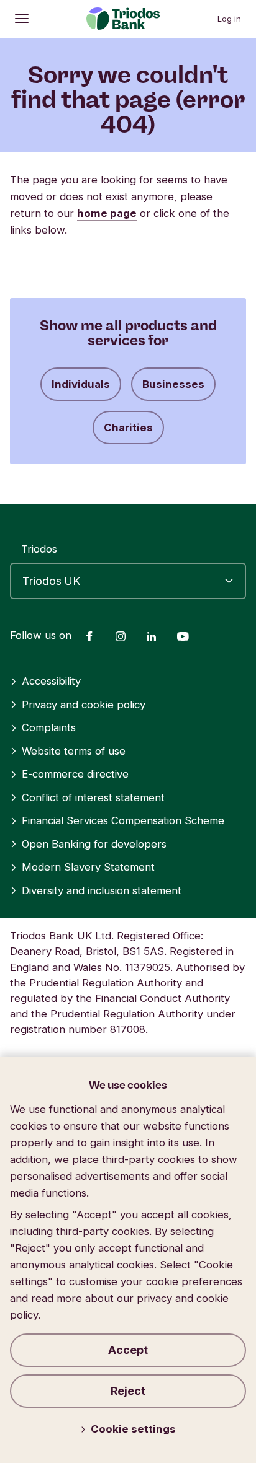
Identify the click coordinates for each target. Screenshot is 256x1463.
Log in (229, 19)
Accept (128, 1349)
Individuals (81, 384)
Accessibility (51, 681)
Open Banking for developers (94, 844)
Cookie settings (133, 1429)
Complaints (49, 727)
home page (107, 213)
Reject (128, 1390)
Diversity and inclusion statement (101, 890)
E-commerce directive (75, 774)
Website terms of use (74, 751)
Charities (128, 427)
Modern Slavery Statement (88, 867)
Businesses (173, 384)
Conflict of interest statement (93, 797)
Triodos (39, 549)
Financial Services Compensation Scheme (123, 820)
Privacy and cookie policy (83, 704)
